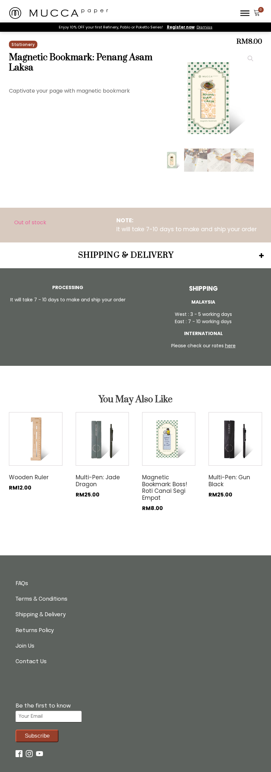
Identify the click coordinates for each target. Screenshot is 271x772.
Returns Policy (35, 630)
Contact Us (31, 662)
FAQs (22, 583)
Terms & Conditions (41, 599)
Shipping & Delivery (41, 615)
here (230, 345)
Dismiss (205, 27)
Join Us (25, 646)
